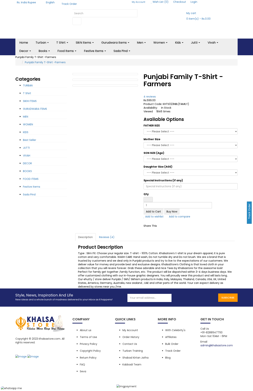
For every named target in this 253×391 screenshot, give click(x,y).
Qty (146, 194)
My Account (130, 330)
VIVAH (26, 155)
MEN (25, 116)
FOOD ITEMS (31, 179)
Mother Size (152, 139)
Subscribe (227, 297)
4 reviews (150, 96)
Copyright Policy (90, 351)
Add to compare (179, 216)
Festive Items (31, 187)
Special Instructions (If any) (163, 180)
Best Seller (29, 140)
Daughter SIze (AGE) (158, 167)
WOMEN (28, 124)
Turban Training (132, 351)
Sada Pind (29, 194)
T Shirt (27, 93)
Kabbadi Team (131, 364)
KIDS (25, 132)
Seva (83, 371)
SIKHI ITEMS (30, 101)
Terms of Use (88, 337)
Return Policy (88, 357)
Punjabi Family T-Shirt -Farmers (45, 62)
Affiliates (171, 337)
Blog (168, 357)
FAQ (82, 364)
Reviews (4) (106, 237)
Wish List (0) (160, 2)
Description (85, 237)
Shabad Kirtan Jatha (135, 357)
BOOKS (27, 171)
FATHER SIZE (152, 125)
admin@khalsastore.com (216, 345)
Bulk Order (171, 344)
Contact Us (129, 344)
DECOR (27, 163)
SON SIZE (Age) (154, 153)
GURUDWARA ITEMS (35, 109)
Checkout (179, 2)
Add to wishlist (154, 216)
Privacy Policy (88, 344)
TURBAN (28, 85)
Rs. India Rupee (27, 2)
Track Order (69, 4)
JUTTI (26, 148)
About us (85, 330)
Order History (130, 337)
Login (194, 2)
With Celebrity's (175, 330)
